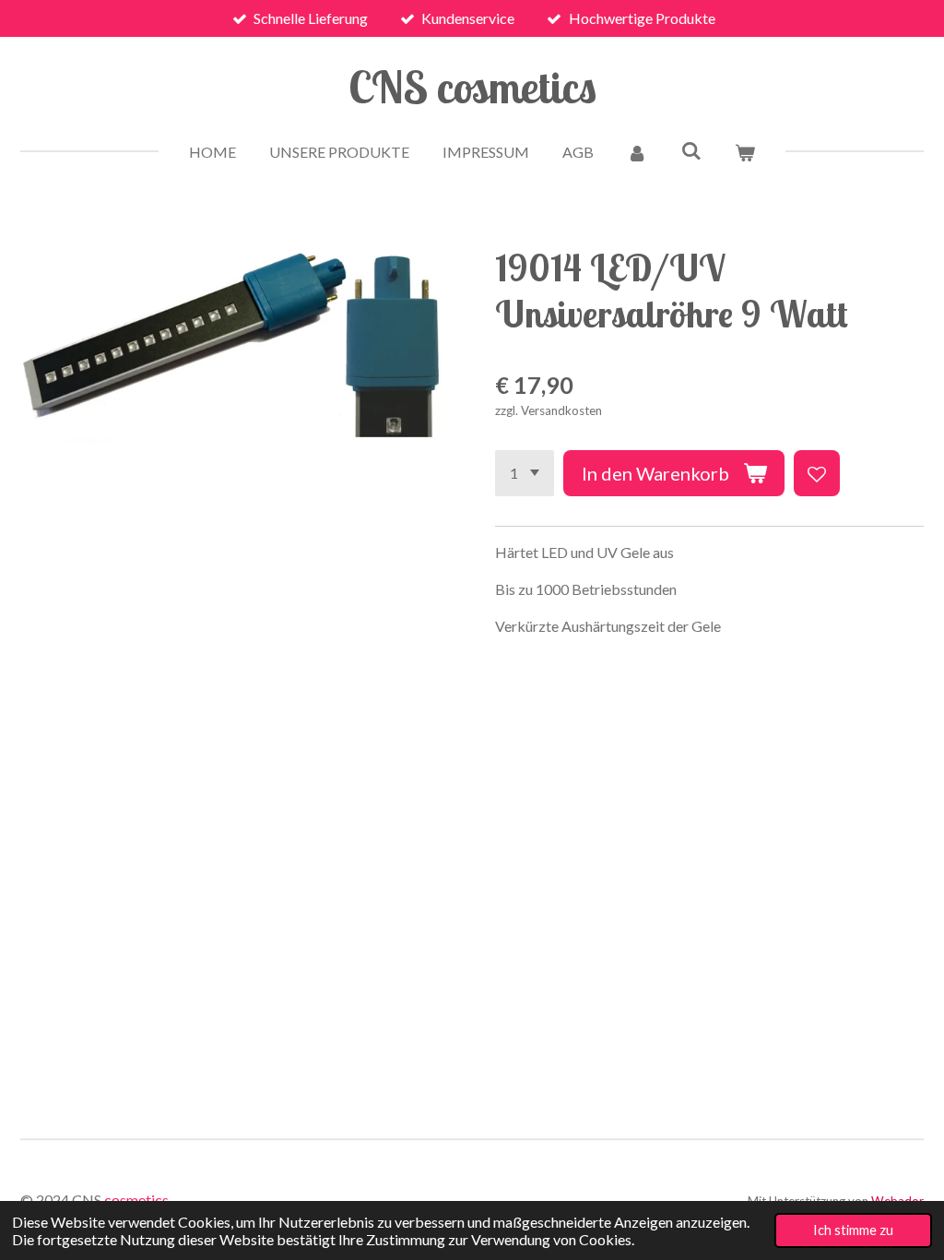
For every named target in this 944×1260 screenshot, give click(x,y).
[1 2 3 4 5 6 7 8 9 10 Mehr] (524, 473)
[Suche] (690, 150)
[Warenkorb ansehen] (745, 152)
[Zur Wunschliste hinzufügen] (817, 473)
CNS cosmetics (472, 86)
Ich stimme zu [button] (853, 1230)
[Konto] (637, 152)
